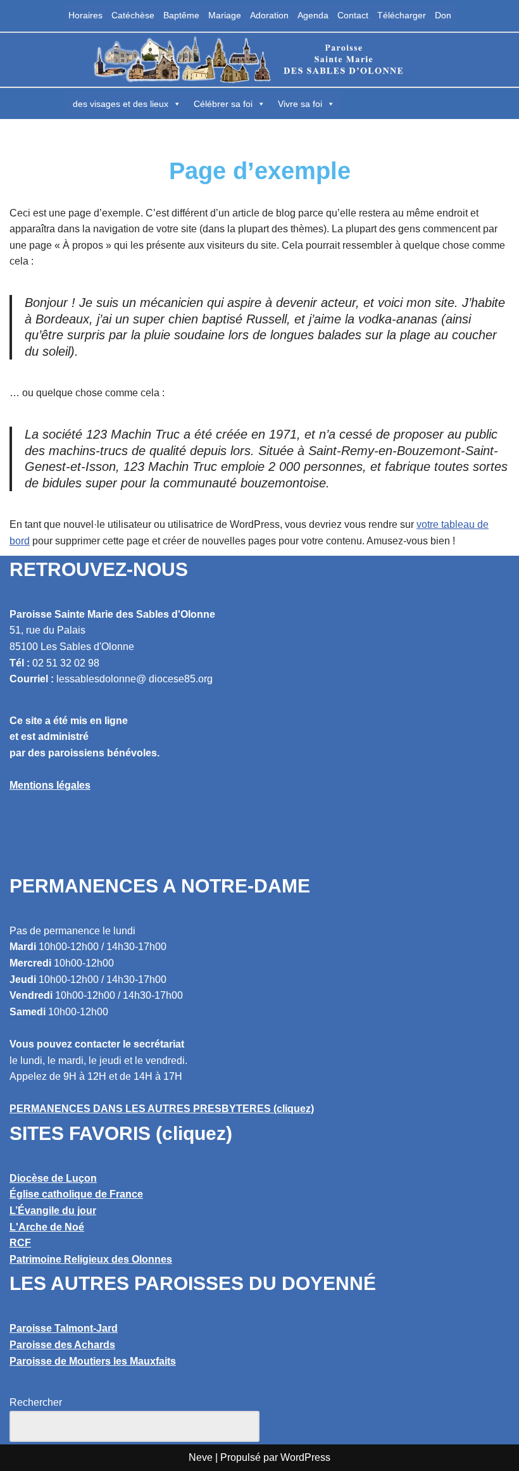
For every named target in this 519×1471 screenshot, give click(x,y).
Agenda (312, 15)
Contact (352, 15)
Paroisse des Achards (62, 1344)
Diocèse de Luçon (53, 1178)
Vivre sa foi (300, 104)
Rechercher (35, 1402)
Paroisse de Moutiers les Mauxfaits (92, 1361)
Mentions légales (50, 785)
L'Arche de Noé (46, 1227)
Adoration (269, 15)
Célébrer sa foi (223, 104)
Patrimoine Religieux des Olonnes (90, 1259)
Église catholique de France (76, 1194)
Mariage (224, 15)
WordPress (305, 1457)
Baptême (181, 15)
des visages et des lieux (120, 104)
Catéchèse (132, 15)
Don (443, 15)
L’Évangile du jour (52, 1210)
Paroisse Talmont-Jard (63, 1328)
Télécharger (401, 15)
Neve (201, 1457)
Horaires (85, 15)
